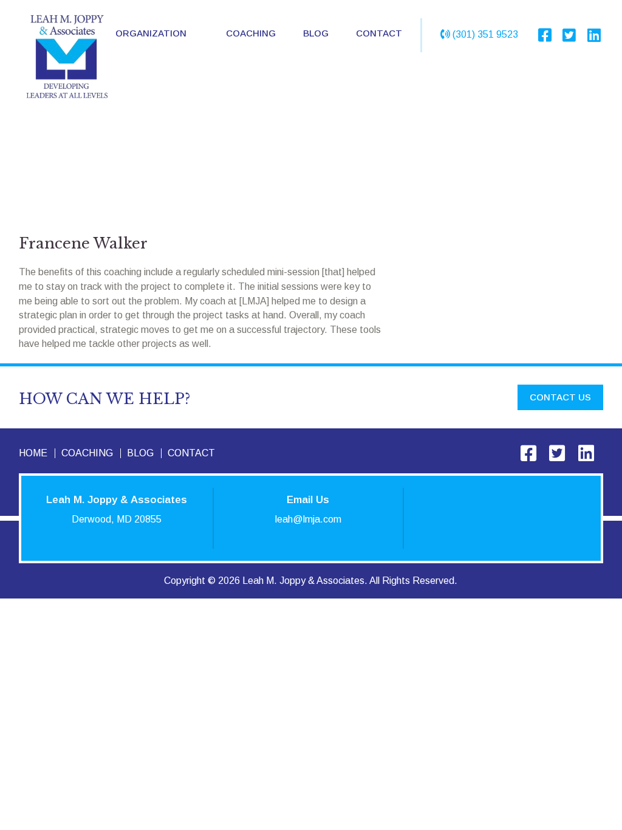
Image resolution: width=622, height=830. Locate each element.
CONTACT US (560, 397)
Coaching (251, 33)
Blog (316, 33)
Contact (379, 33)
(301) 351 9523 (485, 34)
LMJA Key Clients (167, 92)
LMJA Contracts (164, 119)
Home (33, 453)
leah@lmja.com (308, 519)
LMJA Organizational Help (186, 66)
